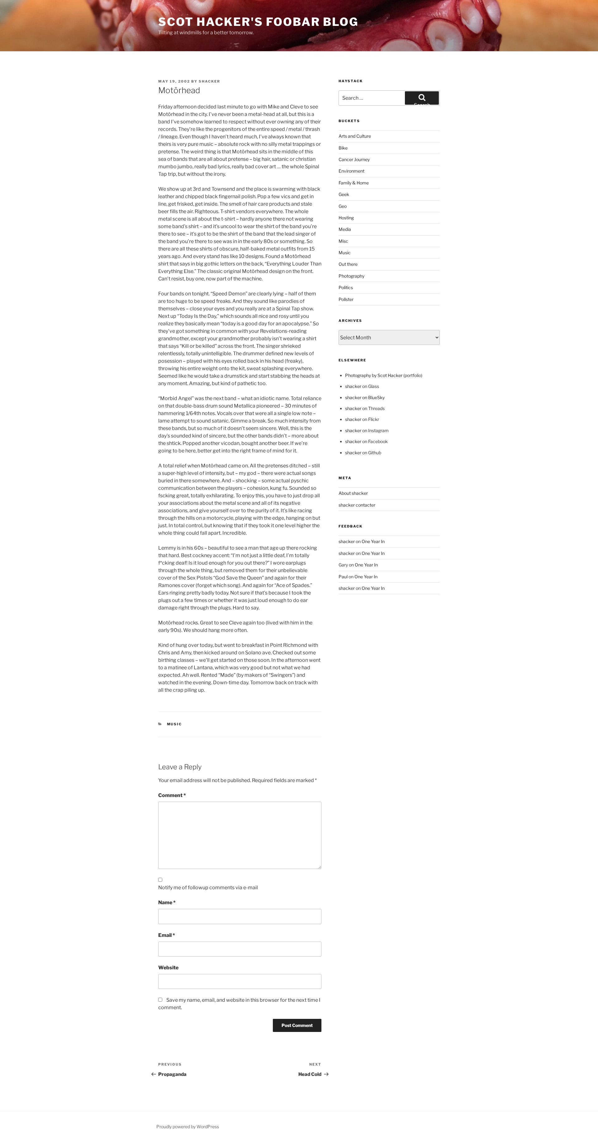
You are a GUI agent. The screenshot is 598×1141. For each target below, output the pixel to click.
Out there (348, 264)
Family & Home (354, 182)
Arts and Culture (355, 136)
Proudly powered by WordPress (187, 1126)
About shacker (353, 493)
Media (345, 229)
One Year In (373, 541)
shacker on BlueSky (365, 397)
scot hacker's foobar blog (258, 22)
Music (174, 724)
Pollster (346, 299)
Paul (343, 576)
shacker (209, 81)
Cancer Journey (354, 159)
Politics (346, 287)
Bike (343, 147)
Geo (343, 206)
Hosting (346, 217)
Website (168, 968)
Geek (344, 194)
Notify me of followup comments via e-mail (208, 887)
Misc (343, 241)
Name (167, 902)
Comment (172, 795)
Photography (351, 276)
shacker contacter (357, 505)
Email (166, 935)
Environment (351, 171)
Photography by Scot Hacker (373, 375)
